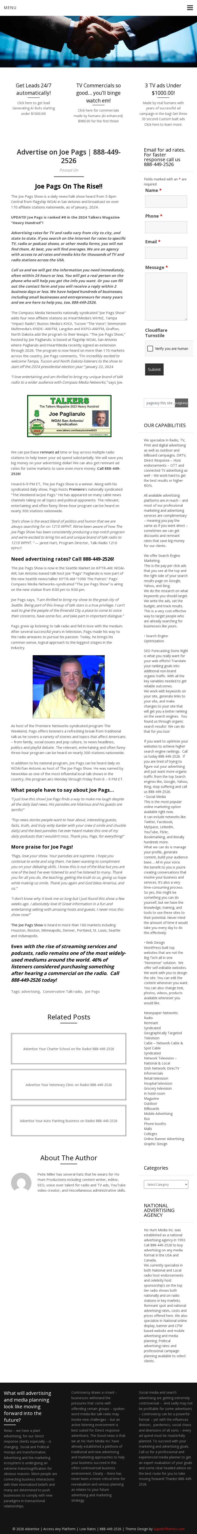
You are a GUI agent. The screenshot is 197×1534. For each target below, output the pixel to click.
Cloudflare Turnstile (156, 332)
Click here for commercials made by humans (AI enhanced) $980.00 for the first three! (98, 115)
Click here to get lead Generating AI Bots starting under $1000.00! (33, 108)
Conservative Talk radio (62, 991)
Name (153, 190)
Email (152, 241)
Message (156, 267)
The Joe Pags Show (27, 924)
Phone (153, 216)
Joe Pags (92, 991)
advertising (30, 991)
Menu (10, 7)
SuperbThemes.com (169, 1529)
